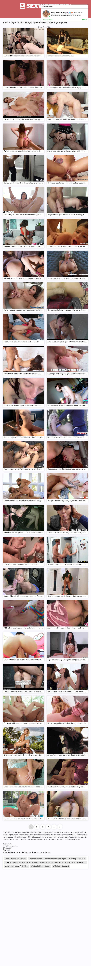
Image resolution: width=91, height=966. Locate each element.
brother (25, 866)
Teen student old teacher (15, 859)
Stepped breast (35, 859)
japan (47, 866)
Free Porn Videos (45, 27)
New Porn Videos (10, 846)
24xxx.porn (7, 848)
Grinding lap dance (77, 859)
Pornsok (6, 850)
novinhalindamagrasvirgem (55, 859)
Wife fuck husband (61, 866)
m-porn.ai (7, 844)
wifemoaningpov (12, 866)
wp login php (37, 866)
